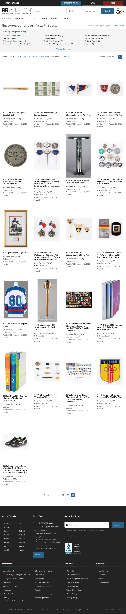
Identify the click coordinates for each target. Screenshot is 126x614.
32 (68, 495)
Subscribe (118, 525)
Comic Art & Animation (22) (53, 41)
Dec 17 (6, 550)
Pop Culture (39, 575)
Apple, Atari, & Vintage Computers (16, 575)
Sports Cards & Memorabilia (14, 601)
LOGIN (92, 3)
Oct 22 (6, 535)
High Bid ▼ (36, 56)
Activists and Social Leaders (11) (14, 41)
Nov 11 (6, 539)
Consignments (103, 582)
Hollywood (7, 582)
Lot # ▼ (18, 56)
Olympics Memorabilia (43, 571)
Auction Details (118, 26)
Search (107, 11)
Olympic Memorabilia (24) (94, 38)
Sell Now (38, 555)
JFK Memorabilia (10, 586)
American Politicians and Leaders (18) (16, 44)
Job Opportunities (73, 575)
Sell (35, 19)
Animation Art (8, 571)
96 (113, 56)
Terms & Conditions (74, 590)
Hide (23, 32)
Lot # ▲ (11, 56)
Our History (70, 571)
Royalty (38, 590)
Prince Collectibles (42, 582)
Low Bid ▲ (27, 56)
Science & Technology (43, 594)
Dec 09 (6, 546)
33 (73, 495)
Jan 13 (21, 523)
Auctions (6, 19)
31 (63, 495)
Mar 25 (22, 542)
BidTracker (102, 575)
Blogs (44, 19)
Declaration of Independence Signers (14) (58, 44)
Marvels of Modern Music (13, 594)
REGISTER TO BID (71, 3)
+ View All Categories (63, 49)
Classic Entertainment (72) (53, 36)
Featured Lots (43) (9, 38)
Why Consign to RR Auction (77, 579)
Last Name (45, 56)
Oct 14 (6, 531)
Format (66, 56)
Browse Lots (22, 19)
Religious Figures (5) (92, 41)
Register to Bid (103, 571)
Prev (47, 495)
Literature (7, 590)
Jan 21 (21, 527)
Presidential (39, 579)
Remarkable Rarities (43, 586)
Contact (66, 19)
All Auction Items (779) (11, 36)
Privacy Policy (71, 598)
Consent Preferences (87, 610)
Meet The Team (72, 582)
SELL (113, 3)
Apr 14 (21, 546)
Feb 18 (22, 535)
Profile (100, 579)
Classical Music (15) (51, 38)
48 (110, 56)
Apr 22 (21, 550)
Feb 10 (22, 531)
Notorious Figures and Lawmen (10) (97, 36)
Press (54, 19)
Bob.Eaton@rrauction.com (46, 548)
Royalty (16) (89, 44)
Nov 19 (6, 542)
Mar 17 (22, 539)
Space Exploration (42, 598)
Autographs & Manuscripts (13, 579)
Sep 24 (6, 527)
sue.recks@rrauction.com (46, 533)
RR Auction (22, 610)
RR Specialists (72, 586)
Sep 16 (6, 523)
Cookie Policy (71, 594)
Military (6, 598)
